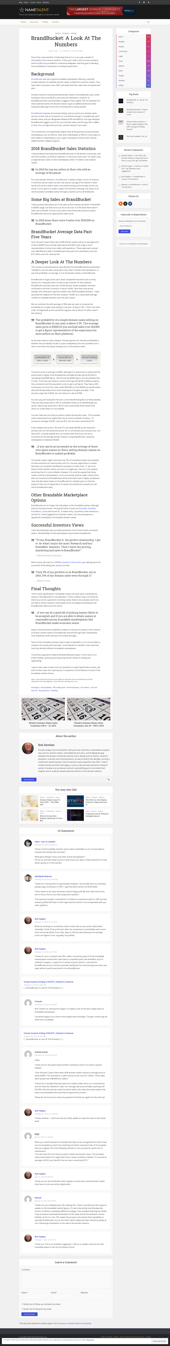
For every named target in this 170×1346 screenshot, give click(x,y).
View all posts (29, 779)
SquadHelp (78, 511)
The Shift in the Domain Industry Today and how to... (96, 802)
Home (23, 22)
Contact (55, 22)
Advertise (45, 2)
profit (35, 690)
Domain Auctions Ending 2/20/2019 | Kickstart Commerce (48, 1033)
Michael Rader (126, 155)
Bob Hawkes (78, 51)
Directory (34, 22)
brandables (47, 687)
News (88, 811)
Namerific (55, 511)
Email (54, 1292)
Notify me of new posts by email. (37, 1309)
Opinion (102, 797)
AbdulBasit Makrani (43, 876)
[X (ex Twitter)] (125, 204)
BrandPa (92, 508)
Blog (20, 2)
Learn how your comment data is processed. (72, 1323)
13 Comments (64, 51)
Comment (25, 1269)
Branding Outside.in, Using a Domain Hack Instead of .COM (137, 112)
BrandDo (83, 508)
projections (45, 690)
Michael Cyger (126, 166)
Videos (45, 22)
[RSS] (121, 204)
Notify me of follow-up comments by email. (41, 1304)
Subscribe (124, 231)
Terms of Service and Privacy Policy (132, 1337)
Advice (58, 33)
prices (94, 687)
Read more (90, 1340)
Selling (74, 33)
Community (50, 797)
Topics (26, 2)
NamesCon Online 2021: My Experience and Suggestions (134, 168)
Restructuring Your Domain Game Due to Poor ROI (51, 818)
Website (84, 1292)
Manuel (38, 1197)
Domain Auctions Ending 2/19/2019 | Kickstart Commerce (48, 982)
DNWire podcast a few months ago (70, 562)
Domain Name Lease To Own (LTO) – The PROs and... (50, 802)
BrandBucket (41, 63)
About (39, 2)
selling (55, 690)
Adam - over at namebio (45, 841)
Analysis (65, 33)
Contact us (123, 244)
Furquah (38, 1001)
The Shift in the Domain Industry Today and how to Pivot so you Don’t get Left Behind (134, 158)
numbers (86, 687)
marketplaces (73, 687)
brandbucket (59, 687)
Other (42, 813)
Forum (33, 2)
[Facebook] (130, 204)
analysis (36, 687)
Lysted (44, 511)
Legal (57, 797)
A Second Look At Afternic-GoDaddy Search (97, 815)
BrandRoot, (36, 511)
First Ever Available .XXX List (137, 136)
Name (24, 1292)
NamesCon (69, 57)
